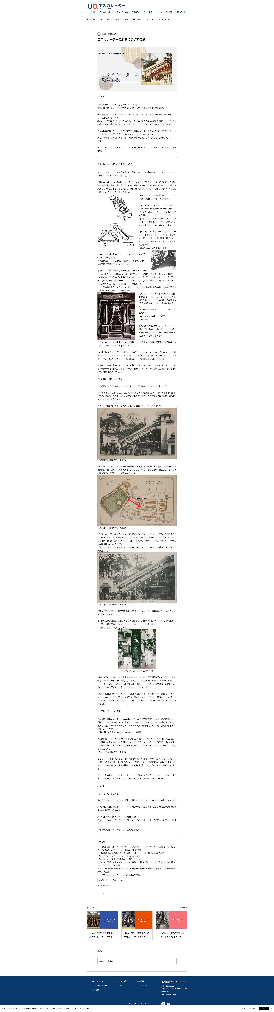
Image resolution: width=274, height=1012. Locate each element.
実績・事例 (137, 19)
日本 (114, 880)
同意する (264, 1008)
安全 (108, 19)
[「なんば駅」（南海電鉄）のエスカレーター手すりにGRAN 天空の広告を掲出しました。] (137, 920)
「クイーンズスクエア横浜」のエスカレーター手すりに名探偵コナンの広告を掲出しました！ (101, 935)
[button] (185, 19)
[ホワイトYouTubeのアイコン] (169, 1004)
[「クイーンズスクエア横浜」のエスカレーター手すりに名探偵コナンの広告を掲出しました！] (102, 920)
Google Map (165, 991)
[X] (163, 1004)
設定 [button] (243, 1008)
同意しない (252, 1008)
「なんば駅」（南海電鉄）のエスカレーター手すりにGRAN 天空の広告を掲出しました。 (136, 935)
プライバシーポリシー (85, 1008)
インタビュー (150, 19)
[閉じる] (271, 1008)
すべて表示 (183, 907)
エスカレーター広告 (121, 19)
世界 (121, 880)
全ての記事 (91, 19)
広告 (100, 19)
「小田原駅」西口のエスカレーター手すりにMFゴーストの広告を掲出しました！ (171, 935)
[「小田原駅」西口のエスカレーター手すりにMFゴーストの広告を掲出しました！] (171, 920)
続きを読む (163, 19)
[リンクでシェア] (98, 893)
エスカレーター (104, 880)
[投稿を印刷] (104, 893)
